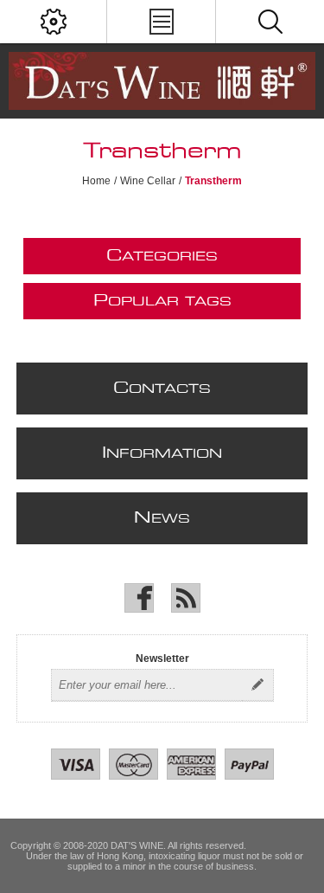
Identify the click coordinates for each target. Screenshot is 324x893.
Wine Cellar (147, 181)
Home (96, 181)
